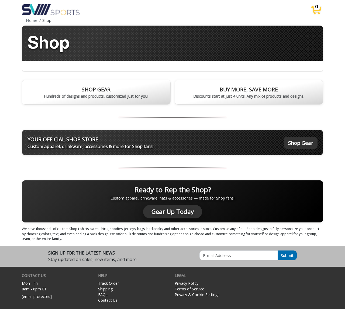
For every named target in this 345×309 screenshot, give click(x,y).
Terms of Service (189, 288)
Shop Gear (300, 142)
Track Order (108, 283)
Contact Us (108, 300)
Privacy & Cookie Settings (197, 294)
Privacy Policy (186, 283)
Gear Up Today (172, 211)
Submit (287, 255)
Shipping (105, 288)
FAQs (103, 294)
